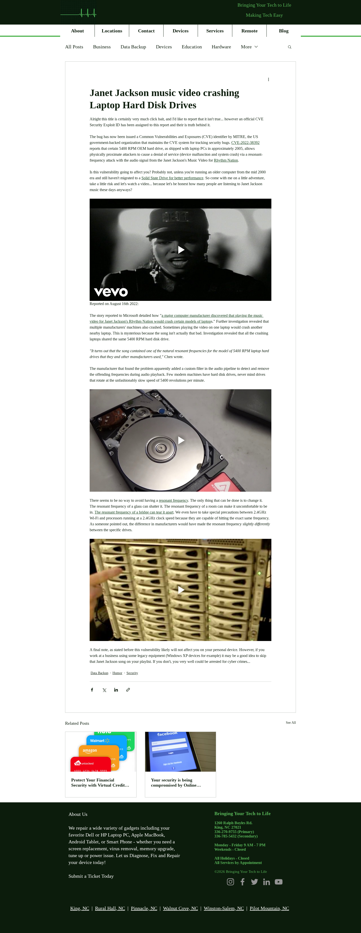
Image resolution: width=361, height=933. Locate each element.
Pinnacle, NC (144, 908)
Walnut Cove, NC (180, 908)
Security (132, 673)
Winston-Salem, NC (224, 908)
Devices (164, 46)
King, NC (79, 908)
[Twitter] (254, 882)
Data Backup (133, 46)
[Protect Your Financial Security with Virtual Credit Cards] (100, 752)
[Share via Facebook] (92, 689)
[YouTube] (278, 882)
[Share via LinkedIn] (116, 689)
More (246, 46)
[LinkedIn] (266, 882)
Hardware (221, 46)
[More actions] (268, 79)
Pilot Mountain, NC (269, 908)
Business (102, 46)
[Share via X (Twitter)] (104, 689)
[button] (289, 47)
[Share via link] (128, 689)
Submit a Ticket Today (91, 876)
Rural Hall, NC (110, 908)
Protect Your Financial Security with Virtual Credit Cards (98, 783)
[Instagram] (230, 882)
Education (192, 46)
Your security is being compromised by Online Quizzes (173, 783)
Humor (117, 673)
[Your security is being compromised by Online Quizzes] (180, 752)
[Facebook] (242, 882)
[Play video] (180, 250)
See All (291, 722)
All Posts (74, 46)
